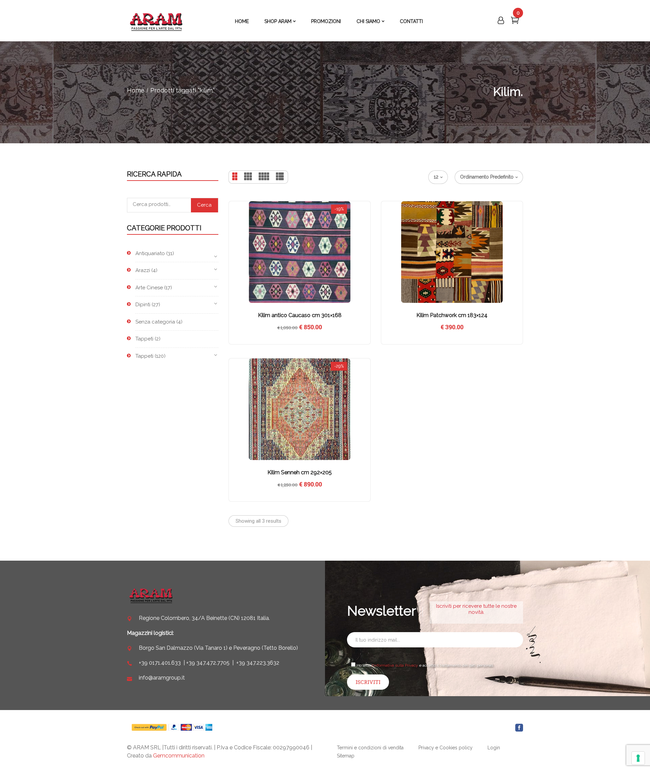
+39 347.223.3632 (257, 663)
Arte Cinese (149, 288)
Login (494, 747)
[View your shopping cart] (515, 22)
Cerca (204, 205)
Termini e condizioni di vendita (370, 747)
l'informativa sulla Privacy (395, 665)
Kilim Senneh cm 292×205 (299, 472)
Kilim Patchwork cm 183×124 (452, 315)
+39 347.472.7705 (208, 663)
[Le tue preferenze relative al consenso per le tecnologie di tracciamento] (638, 758)
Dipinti (142, 304)
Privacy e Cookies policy (445, 747)
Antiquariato (150, 253)
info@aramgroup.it (162, 677)
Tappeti (144, 339)
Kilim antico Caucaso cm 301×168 (300, 315)
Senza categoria (155, 322)
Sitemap (345, 755)
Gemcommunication (178, 755)
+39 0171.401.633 (160, 663)
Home (136, 90)
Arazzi (142, 270)
